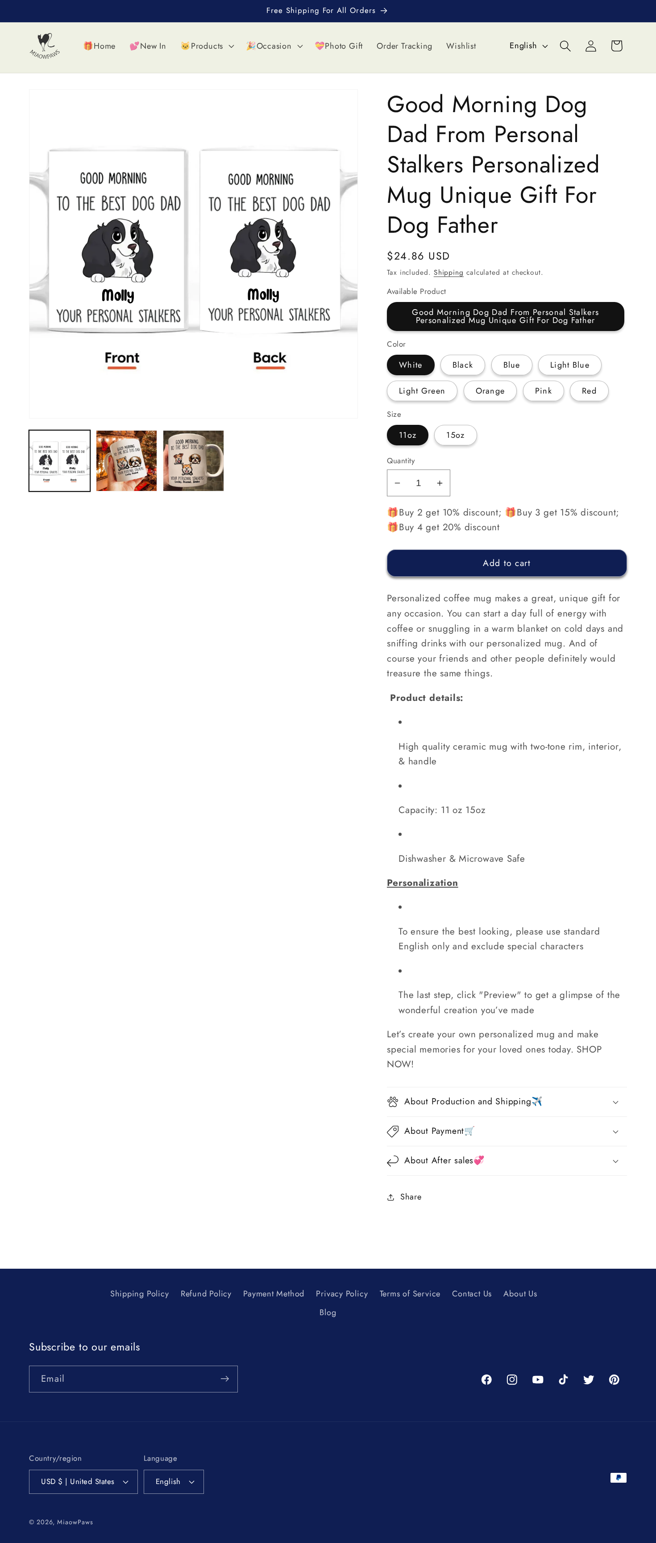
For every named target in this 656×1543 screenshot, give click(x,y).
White (411, 365)
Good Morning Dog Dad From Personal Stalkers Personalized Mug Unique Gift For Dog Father (505, 317)
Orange (490, 391)
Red (589, 391)
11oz (407, 435)
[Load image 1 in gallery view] (59, 460)
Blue (511, 365)
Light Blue (570, 365)
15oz (455, 435)
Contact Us (472, 1294)
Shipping (449, 272)
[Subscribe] (224, 1378)
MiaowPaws (75, 1521)
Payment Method (273, 1294)
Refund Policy (206, 1294)
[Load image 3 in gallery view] (193, 460)
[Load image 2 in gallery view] (126, 460)
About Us (520, 1294)
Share (411, 1197)
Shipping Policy (139, 1294)
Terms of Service (410, 1294)
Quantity (401, 461)
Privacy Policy (342, 1294)
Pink (543, 391)
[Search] (565, 46)
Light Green (422, 391)
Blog (328, 1313)
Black (463, 365)
